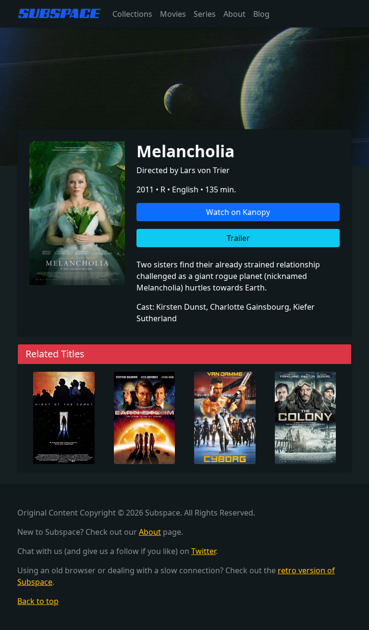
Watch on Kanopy (238, 212)
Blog (261, 14)
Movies (173, 14)
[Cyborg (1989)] (225, 417)
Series (205, 14)
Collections (132, 14)
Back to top (38, 601)
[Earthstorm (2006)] (144, 417)
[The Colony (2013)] (305, 417)
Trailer (238, 238)
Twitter (203, 551)
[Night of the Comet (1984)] (64, 417)
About (234, 14)
